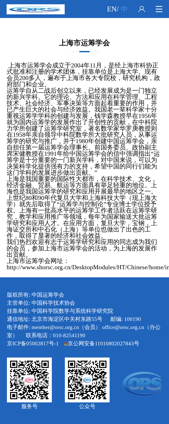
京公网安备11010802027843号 (103, 343)
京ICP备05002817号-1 (33, 343)
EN (112, 9)
